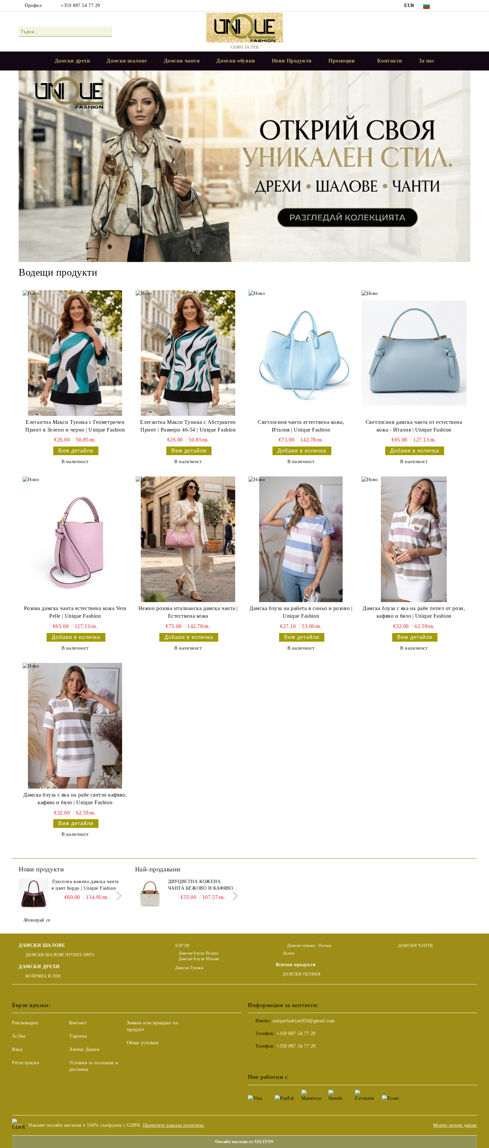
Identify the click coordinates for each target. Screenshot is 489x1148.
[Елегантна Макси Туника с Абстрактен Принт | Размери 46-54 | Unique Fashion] (188, 353)
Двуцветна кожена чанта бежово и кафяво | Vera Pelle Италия (202, 885)
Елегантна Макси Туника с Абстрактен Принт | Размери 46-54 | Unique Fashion (188, 426)
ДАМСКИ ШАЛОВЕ (42, 945)
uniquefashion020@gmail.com (303, 1020)
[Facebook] (446, 5)
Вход (17, 1049)
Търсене (78, 1036)
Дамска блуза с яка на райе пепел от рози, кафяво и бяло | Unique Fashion (414, 612)
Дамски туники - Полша (308, 945)
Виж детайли (75, 450)
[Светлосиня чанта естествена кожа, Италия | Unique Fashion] (300, 353)
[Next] (117, 896)
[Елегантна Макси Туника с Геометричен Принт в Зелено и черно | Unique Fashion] (75, 353)
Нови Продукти (292, 61)
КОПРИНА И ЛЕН (43, 976)
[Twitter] (456, 5)
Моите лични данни (455, 1125)
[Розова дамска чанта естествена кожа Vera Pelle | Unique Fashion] (75, 539)
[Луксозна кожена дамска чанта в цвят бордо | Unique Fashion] (34, 893)
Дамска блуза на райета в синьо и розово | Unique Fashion (300, 612)
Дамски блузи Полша (198, 953)
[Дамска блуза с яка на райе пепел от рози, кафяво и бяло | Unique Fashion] (414, 539)
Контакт (77, 1022)
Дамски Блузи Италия (199, 959)
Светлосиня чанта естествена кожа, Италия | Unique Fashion (301, 426)
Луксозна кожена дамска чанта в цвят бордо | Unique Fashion (85, 885)
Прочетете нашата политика (173, 1125)
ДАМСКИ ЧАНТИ (415, 945)
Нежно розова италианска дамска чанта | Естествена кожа (188, 612)
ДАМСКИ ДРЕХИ (39, 966)
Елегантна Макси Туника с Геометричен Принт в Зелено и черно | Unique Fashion (75, 426)
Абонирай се (37, 920)
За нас (426, 61)
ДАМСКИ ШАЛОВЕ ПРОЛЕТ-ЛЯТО (60, 955)
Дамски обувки (235, 61)
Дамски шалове (126, 61)
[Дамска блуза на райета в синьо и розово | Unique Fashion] (300, 539)
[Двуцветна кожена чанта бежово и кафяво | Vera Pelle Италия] (150, 893)
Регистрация (25, 1062)
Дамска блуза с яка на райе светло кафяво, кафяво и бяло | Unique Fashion (75, 798)
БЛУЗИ (182, 945)
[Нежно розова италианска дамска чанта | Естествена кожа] (188, 539)
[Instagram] (466, 5)
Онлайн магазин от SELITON (244, 1141)
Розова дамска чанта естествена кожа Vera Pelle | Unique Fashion (75, 612)
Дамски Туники (189, 967)
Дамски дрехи (72, 61)
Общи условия (142, 1042)
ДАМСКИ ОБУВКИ (301, 974)
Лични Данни (84, 1049)
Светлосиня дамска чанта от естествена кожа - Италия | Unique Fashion (414, 426)
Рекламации (25, 1022)
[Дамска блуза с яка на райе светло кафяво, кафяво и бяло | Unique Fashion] (75, 726)
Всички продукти (295, 964)
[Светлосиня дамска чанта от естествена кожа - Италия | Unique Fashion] (414, 353)
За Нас (19, 1036)
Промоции (341, 61)
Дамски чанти (182, 61)
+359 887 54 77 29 (80, 5)
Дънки (288, 953)
